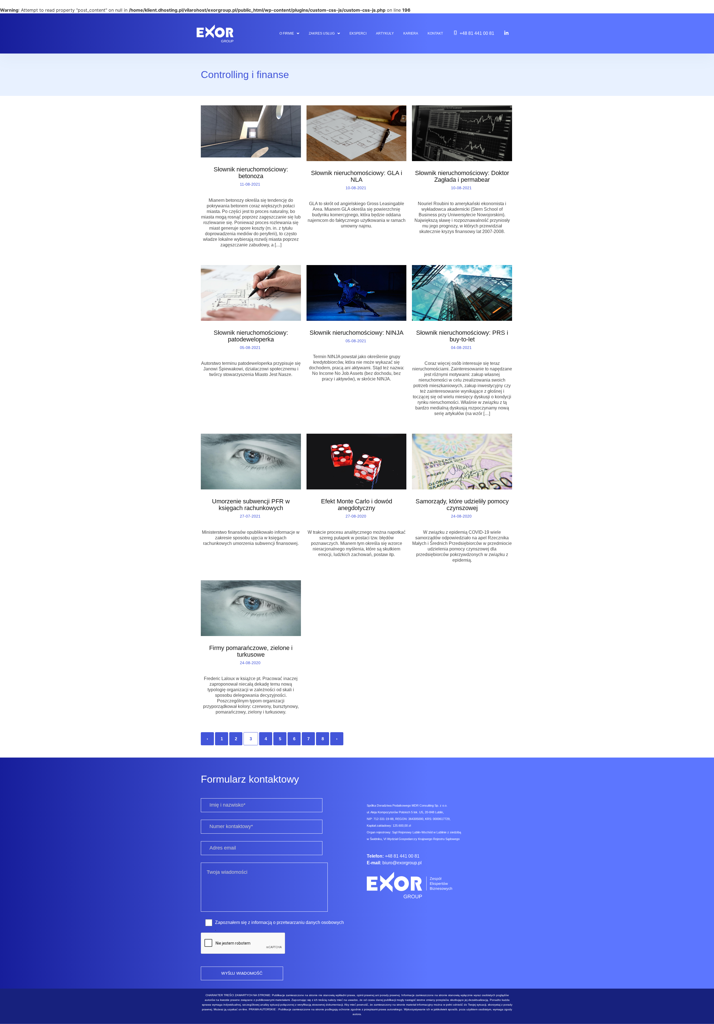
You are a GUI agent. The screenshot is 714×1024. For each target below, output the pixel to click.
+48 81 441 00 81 (477, 33)
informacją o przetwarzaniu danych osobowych (297, 922)
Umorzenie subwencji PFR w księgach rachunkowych (251, 504)
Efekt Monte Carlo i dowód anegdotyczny (356, 504)
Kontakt (435, 33)
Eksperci (357, 33)
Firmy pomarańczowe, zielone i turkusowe (251, 651)
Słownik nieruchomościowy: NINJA (357, 332)
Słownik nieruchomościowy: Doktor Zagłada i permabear (462, 176)
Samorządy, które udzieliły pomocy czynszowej (462, 504)
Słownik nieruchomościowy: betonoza (251, 172)
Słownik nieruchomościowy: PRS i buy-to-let (462, 336)
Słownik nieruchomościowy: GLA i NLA (356, 176)
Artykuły (385, 33)
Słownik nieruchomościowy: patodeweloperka (251, 336)
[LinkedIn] (506, 33)
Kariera (410, 33)
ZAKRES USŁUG (322, 33)
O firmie (286, 33)
